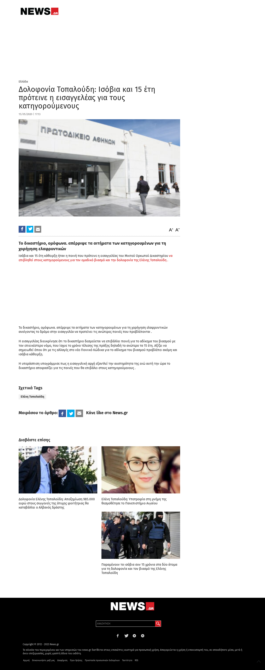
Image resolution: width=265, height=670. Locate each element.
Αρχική (26, 660)
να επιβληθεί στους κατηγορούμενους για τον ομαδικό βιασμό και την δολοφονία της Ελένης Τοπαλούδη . (95, 258)
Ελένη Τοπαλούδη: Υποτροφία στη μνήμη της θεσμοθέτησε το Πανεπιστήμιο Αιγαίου (133, 501)
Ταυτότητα (127, 660)
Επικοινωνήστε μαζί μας (43, 660)
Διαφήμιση (62, 660)
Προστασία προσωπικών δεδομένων (102, 660)
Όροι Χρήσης (76, 660)
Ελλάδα (23, 81)
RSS (136, 660)
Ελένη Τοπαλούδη (32, 396)
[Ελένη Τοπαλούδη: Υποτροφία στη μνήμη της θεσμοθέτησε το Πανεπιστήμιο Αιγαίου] (140, 469)
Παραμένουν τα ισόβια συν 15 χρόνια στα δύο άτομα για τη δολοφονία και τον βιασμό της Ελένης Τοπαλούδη (139, 569)
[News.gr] (39, 11)
